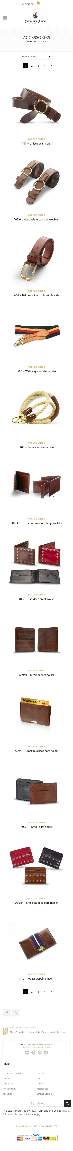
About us (7, 1093)
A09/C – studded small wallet (36, 599)
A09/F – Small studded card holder (36, 902)
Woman (40, 1073)
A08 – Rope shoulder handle (37, 447)
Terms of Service (24, 1114)
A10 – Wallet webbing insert (36, 978)
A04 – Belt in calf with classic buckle (36, 295)
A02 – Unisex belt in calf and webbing (36, 219)
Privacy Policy (9, 1088)
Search (67, 1103)
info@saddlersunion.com (40, 1044)
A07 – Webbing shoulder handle (36, 371)
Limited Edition (44, 1093)
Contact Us (8, 1083)
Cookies (7, 1078)
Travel (39, 1083)
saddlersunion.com (36, 1047)
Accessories (42, 1088)
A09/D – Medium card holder (36, 675)
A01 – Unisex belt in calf (36, 143)
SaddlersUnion (25, 1126)
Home (29, 41)
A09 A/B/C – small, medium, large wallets (36, 523)
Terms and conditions (13, 1073)
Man (38, 1078)
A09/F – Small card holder (36, 826)
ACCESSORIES (36, 139)
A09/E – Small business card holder (36, 751)
